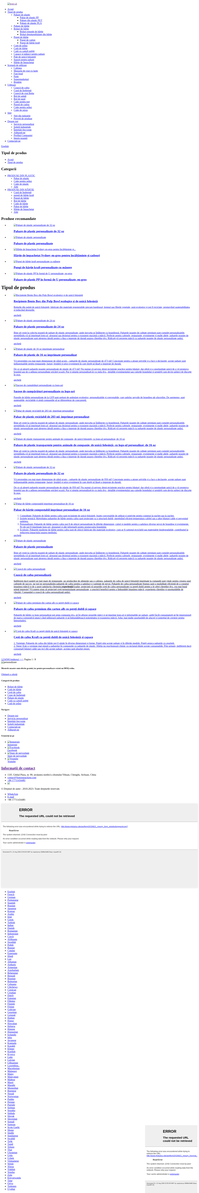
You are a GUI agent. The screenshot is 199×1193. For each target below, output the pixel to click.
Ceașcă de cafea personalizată (32, 575)
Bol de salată (20, 96)
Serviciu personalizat (24, 124)
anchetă (17, 315)
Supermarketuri (21, 79)
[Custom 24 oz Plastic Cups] (34, 320)
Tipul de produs (15, 12)
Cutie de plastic (21, 184)
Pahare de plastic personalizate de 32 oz (39, 231)
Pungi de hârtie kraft (30, 42)
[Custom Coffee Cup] (29, 569)
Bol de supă (19, 99)
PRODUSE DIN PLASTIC (21, 175)
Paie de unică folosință (25, 56)
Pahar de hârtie (21, 206)
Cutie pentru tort (22, 101)
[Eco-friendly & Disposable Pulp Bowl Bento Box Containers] (48, 295)
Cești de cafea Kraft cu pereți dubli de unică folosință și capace (53, 637)
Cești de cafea (14, 692)
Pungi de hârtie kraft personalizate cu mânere (43, 267)
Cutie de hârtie (21, 203)
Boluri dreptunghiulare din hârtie (36, 34)
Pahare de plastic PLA (31, 23)
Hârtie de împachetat (24, 62)
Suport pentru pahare (24, 59)
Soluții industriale (22, 127)
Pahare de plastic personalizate (33, 243)
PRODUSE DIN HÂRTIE (20, 189)
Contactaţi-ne (14, 141)
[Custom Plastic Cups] (30, 540)
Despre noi (12, 121)
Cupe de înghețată (16, 695)
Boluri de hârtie (21, 28)
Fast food (18, 73)
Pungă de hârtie (21, 198)
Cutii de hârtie (21, 48)
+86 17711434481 (16, 780)
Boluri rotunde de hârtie (31, 31)
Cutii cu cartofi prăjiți (24, 51)
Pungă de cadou (21, 104)
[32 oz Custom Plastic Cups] (34, 467)
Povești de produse (23, 118)
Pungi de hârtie (21, 37)
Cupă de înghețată (22, 90)
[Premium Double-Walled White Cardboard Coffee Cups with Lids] (46, 602)
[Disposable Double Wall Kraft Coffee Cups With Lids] (46, 631)
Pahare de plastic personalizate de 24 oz (39, 326)
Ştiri (9, 113)
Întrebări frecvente (23, 129)
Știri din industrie (22, 115)
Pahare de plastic (22, 14)
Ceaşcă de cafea (21, 87)
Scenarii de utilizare (17, 65)
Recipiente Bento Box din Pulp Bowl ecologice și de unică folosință (56, 301)
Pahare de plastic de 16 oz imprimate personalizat (45, 354)
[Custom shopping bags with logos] (38, 385)
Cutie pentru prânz (23, 107)
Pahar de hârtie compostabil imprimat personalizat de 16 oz (52, 509)
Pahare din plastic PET (31, 20)
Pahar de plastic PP (29, 17)
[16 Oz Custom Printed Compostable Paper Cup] (44, 503)
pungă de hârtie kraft (24, 195)
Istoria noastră (20, 138)
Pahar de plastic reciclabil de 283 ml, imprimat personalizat (51, 416)
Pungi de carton (27, 40)
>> (22, 659)
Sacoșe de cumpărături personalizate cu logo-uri (44, 391)
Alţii (16, 186)
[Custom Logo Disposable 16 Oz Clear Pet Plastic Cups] (69, 439)
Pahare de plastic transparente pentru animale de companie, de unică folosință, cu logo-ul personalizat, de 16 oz (85, 445)
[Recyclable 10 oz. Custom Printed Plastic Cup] (44, 410)
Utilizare (11, 85)
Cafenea (18, 68)
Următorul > (15, 659)
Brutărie (18, 82)
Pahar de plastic (21, 178)
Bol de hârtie (20, 201)
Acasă (10, 9)
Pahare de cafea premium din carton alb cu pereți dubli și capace (55, 609)
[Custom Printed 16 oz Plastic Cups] (39, 349)
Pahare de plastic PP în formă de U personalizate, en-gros (50, 279)
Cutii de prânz (21, 45)
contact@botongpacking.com (21, 777)
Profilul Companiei (23, 135)
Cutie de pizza (21, 110)
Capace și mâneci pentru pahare (29, 54)
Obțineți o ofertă (9, 674)
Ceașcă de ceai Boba (24, 93)
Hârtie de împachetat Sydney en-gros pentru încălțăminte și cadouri (57, 255)
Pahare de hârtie (21, 26)
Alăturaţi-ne (19, 132)
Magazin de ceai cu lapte (26, 71)
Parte (16, 76)
